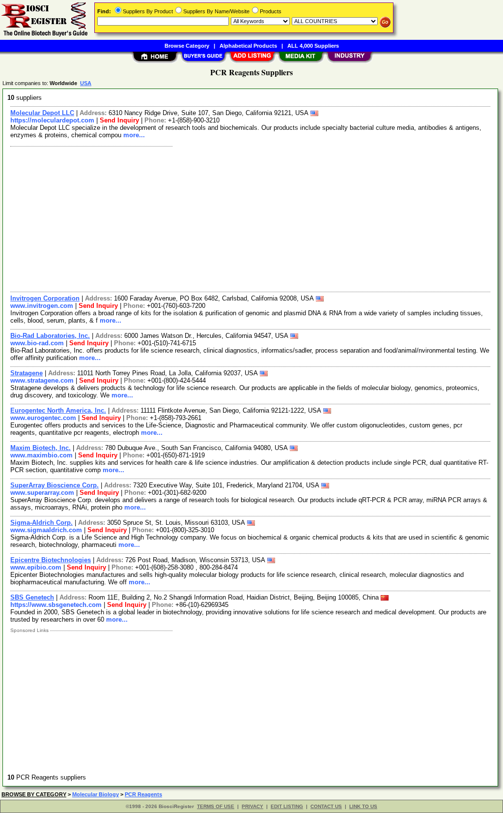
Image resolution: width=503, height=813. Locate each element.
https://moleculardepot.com (52, 120)
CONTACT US (326, 806)
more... (134, 135)
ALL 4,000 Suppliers (313, 46)
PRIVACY (252, 806)
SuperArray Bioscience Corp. (54, 485)
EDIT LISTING (287, 806)
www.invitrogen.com (41, 305)
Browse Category (187, 46)
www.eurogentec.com (43, 418)
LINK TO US (363, 806)
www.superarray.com (42, 492)
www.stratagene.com (42, 380)
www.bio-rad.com (37, 343)
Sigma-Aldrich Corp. (41, 522)
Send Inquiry (119, 120)
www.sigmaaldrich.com (46, 530)
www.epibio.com (35, 567)
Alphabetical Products (248, 46)
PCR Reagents (143, 794)
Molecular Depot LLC (42, 113)
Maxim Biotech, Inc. (40, 448)
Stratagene (26, 373)
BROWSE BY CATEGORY (33, 794)
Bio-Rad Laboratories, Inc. (50, 335)
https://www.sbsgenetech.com (56, 604)
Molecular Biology (95, 794)
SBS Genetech (32, 597)
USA (85, 83)
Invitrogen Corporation (45, 298)
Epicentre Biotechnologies (50, 560)
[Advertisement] (250, 218)
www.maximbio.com (41, 455)
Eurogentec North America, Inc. (58, 410)
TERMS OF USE (215, 806)
